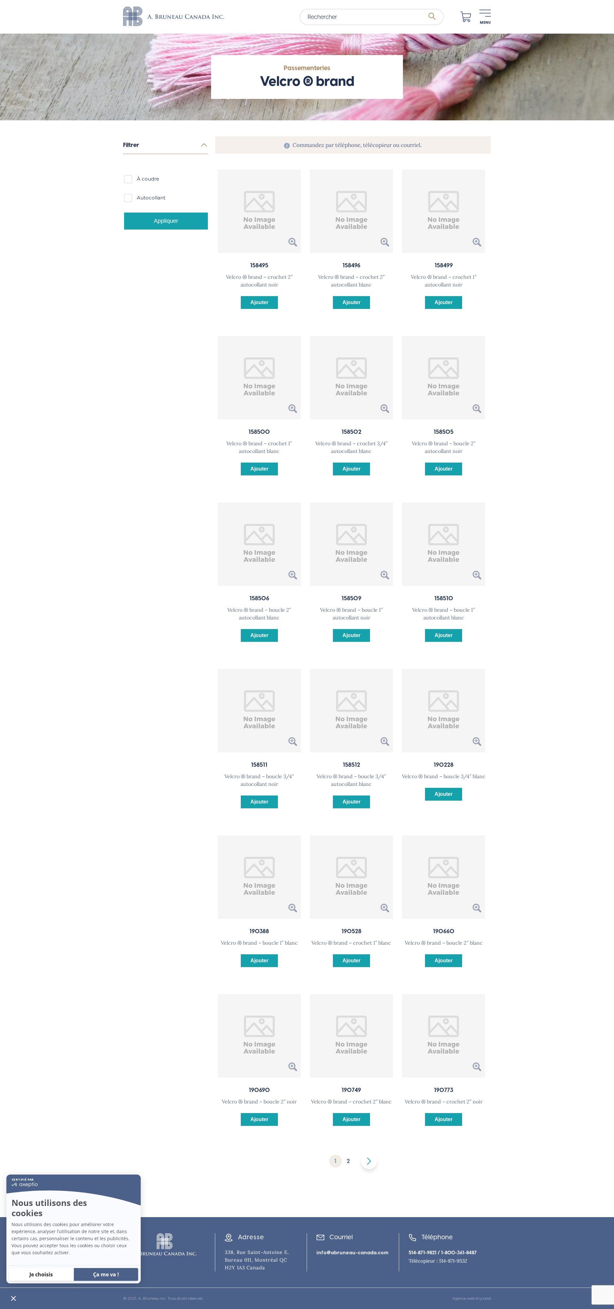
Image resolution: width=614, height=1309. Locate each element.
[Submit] (432, 16)
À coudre (148, 179)
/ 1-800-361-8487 (457, 1253)
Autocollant (151, 198)
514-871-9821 (423, 1253)
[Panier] (466, 17)
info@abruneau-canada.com (353, 1253)
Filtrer (131, 145)
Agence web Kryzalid (471, 1298)
